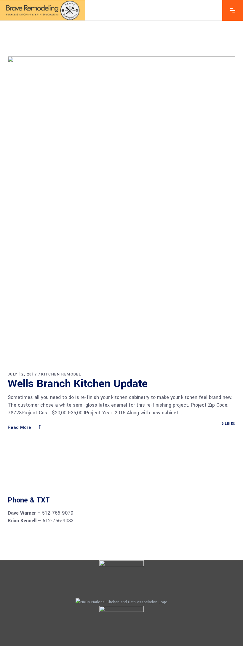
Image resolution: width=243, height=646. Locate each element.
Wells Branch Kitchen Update (78, 383)
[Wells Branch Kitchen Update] (121, 208)
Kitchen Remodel (61, 374)
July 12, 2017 (22, 374)
